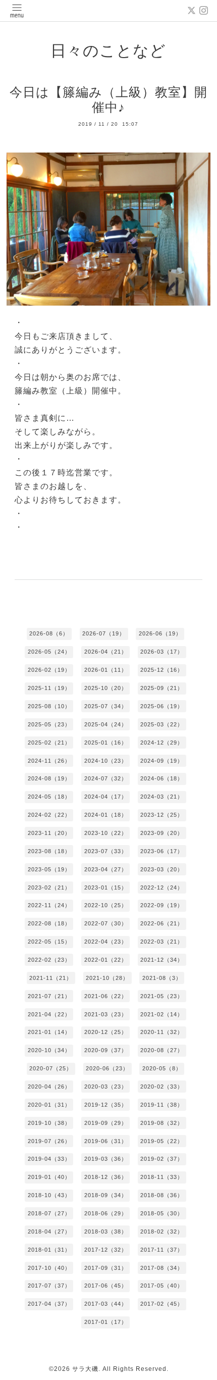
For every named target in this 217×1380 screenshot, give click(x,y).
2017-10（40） (49, 1268)
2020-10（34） (49, 1050)
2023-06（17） (161, 851)
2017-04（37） (49, 1304)
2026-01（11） (105, 670)
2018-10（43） (49, 1195)
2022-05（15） (49, 942)
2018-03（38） (105, 1231)
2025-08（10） (49, 706)
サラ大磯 (85, 1368)
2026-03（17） (161, 652)
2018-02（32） (161, 1231)
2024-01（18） (105, 815)
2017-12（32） (105, 1250)
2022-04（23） (105, 942)
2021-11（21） (50, 978)
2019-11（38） (161, 1105)
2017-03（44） (105, 1304)
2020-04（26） (49, 1086)
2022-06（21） (161, 923)
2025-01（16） (105, 743)
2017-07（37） (49, 1286)
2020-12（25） (105, 1032)
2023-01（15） (105, 887)
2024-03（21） (161, 797)
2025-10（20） (105, 688)
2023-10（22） (105, 833)
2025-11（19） (49, 688)
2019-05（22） (161, 1141)
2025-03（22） (161, 724)
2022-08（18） (49, 923)
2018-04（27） (49, 1231)
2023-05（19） (49, 869)
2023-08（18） (49, 851)
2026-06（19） (160, 633)
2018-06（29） (105, 1213)
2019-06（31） (105, 1141)
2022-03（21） (161, 942)
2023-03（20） (161, 869)
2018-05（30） (161, 1213)
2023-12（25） (161, 815)
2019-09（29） (105, 1123)
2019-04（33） (49, 1159)
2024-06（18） (161, 778)
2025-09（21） (161, 688)
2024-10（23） (105, 761)
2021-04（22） (49, 1014)
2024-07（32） (105, 778)
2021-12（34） (161, 960)
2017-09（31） (105, 1268)
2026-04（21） (105, 652)
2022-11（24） (49, 905)
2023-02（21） (49, 887)
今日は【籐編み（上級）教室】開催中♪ (108, 100)
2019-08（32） (161, 1123)
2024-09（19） (161, 761)
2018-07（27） (49, 1213)
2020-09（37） (105, 1050)
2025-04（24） (105, 724)
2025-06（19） (161, 706)
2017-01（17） (105, 1322)
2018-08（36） (161, 1195)
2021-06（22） (105, 996)
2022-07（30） (105, 923)
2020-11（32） (161, 1032)
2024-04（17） (105, 797)
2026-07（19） (103, 633)
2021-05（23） (161, 996)
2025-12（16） (161, 670)
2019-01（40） (49, 1177)
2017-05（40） (161, 1286)
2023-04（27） (105, 869)
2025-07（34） (105, 706)
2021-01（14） (49, 1032)
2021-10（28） (107, 978)
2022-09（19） (161, 905)
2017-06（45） (105, 1286)
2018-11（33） (161, 1177)
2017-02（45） (161, 1304)
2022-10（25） (105, 905)
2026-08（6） (49, 633)
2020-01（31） (49, 1105)
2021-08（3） (162, 978)
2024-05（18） (49, 797)
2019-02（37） (161, 1159)
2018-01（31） (49, 1250)
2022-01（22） (105, 960)
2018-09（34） (105, 1195)
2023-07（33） (105, 851)
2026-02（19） (49, 670)
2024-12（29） (161, 743)
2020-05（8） (162, 1068)
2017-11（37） (161, 1250)
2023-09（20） (161, 833)
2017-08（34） (161, 1268)
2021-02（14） (161, 1014)
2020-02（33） (161, 1086)
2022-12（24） (161, 887)
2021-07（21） (49, 996)
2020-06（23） (107, 1068)
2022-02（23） (49, 960)
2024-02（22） (49, 815)
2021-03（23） (105, 1014)
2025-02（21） (49, 743)
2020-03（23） (105, 1086)
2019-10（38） (49, 1123)
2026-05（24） (49, 652)
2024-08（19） (49, 778)
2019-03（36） (105, 1159)
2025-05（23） (49, 724)
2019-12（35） (105, 1105)
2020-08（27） (161, 1050)
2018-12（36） (105, 1177)
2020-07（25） (50, 1068)
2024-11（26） (49, 761)
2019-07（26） (49, 1141)
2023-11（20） (49, 833)
